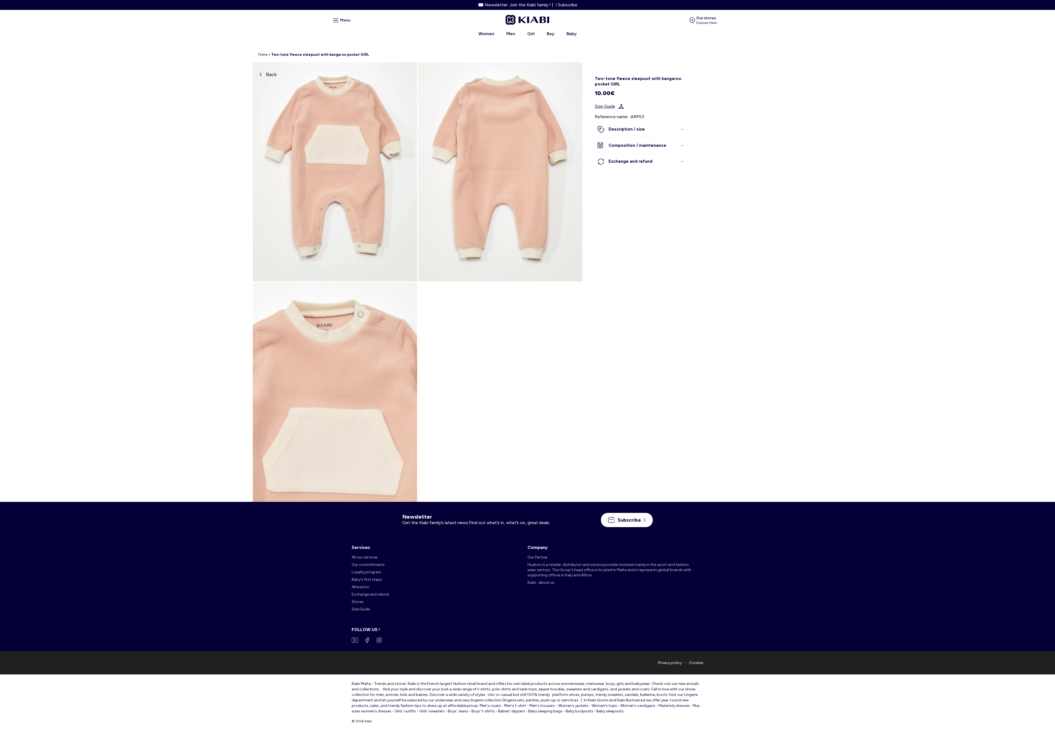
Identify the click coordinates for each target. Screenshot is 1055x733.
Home (263, 54)
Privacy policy (670, 662)
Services (361, 547)
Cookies (696, 662)
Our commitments (368, 564)
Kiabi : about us (541, 582)
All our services (364, 557)
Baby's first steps (367, 579)
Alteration (360, 587)
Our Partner (538, 557)
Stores (357, 601)
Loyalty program (366, 572)
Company (538, 547)
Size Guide (605, 106)
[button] (643, 129)
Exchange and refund (370, 594)
